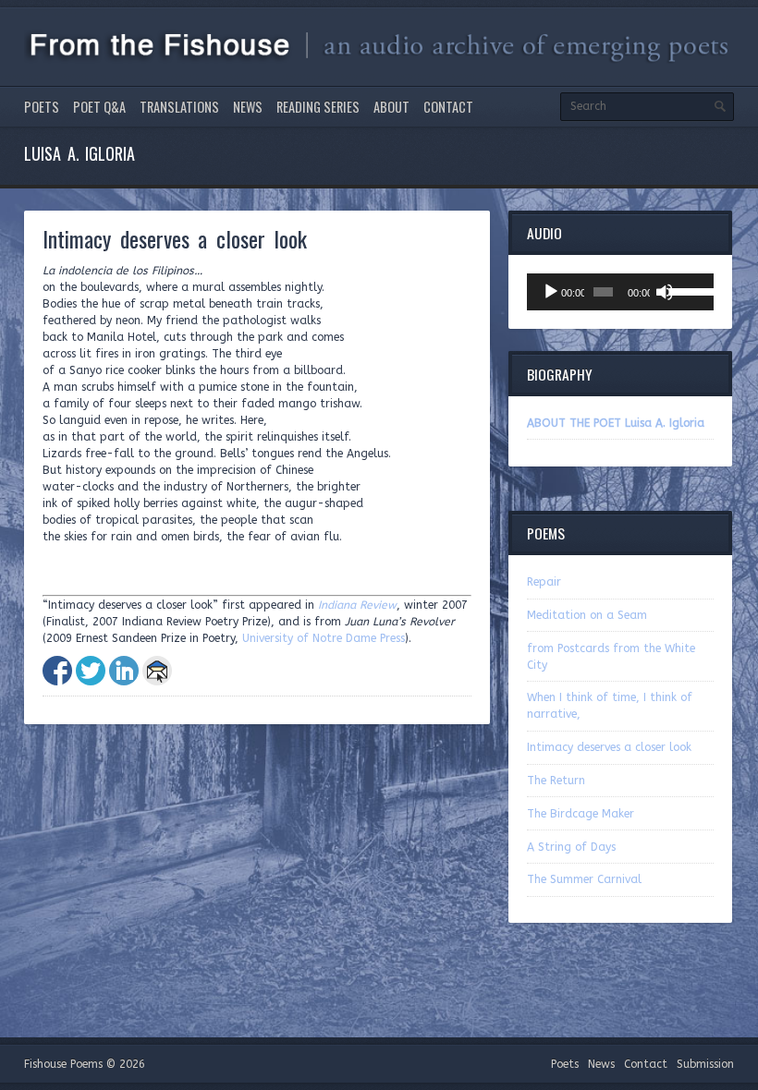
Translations (179, 106)
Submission (705, 1064)
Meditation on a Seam (587, 615)
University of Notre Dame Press (323, 638)
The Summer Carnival (584, 879)
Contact (448, 106)
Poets (41, 106)
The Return (556, 780)
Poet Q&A (99, 106)
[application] (620, 291)
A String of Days (571, 847)
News (248, 106)
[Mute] (664, 292)
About (391, 106)
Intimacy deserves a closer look (609, 747)
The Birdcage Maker (580, 813)
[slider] (686, 290)
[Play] (551, 292)
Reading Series (318, 106)
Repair (544, 581)
